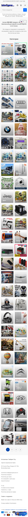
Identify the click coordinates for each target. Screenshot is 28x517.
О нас (2, 485)
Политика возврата (6, 474)
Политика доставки (6, 476)
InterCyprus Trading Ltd (10, 509)
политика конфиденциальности (9, 472)
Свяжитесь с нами (6, 489)
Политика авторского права (8, 492)
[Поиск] (25, 10)
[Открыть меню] (25, 5)
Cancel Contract (5, 481)
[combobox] (14, 10)
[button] (23, 21)
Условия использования (7, 487)
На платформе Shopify (21, 509)
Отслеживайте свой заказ (8, 479)
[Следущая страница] (20, 449)
